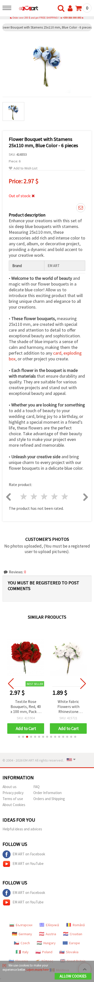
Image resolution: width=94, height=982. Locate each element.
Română (79, 925)
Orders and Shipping (49, 798)
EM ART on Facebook (29, 854)
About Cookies (14, 804)
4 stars (54, 496)
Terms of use (13, 798)
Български (24, 925)
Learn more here (38, 969)
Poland (47, 952)
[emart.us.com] (26, 9)
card (57, 353)
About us (10, 786)
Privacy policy (13, 792)
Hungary (49, 943)
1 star (24, 496)
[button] (19, 737)
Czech (25, 943)
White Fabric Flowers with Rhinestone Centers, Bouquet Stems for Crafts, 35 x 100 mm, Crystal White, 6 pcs (68, 707)
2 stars (34, 496)
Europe (74, 943)
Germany (25, 934)
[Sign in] (71, 8)
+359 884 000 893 (72, 18)
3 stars (44, 496)
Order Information (47, 792)
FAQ (36, 786)
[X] (4, 965)
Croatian (76, 934)
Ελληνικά (52, 925)
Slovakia (72, 952)
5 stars (65, 496)
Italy (25, 952)
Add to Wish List (25, 168)
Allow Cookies (73, 976)
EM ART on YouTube (28, 863)
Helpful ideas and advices (22, 829)
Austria (51, 934)
